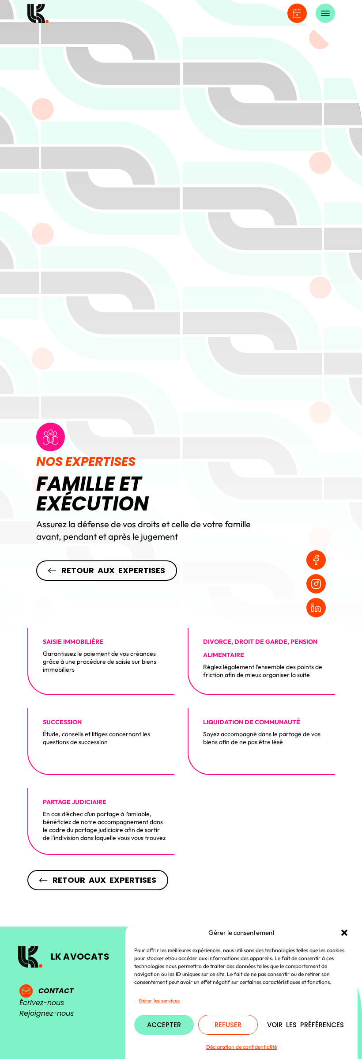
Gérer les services (159, 1000)
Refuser (228, 1024)
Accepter (164, 1024)
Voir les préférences (305, 1024)
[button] (344, 932)
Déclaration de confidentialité (241, 1047)
